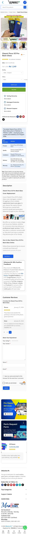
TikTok (5, 283)
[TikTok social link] (3, 119)
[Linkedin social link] (17, 485)
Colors (3, 76)
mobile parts (7, 289)
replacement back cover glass (12, 203)
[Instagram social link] (20, 116)
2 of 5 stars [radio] (13, 340)
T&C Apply (17, 166)
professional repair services (11, 228)
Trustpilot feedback (14, 275)
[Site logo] (14, 2)
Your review (6, 343)
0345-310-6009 (5, 521)
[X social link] (5, 485)
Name (5, 362)
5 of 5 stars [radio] (17, 340)
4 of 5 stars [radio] (16, 340)
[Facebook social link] (17, 116)
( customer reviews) (15, 59)
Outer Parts (12, 12)
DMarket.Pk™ (9, 526)
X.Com (10, 283)
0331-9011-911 (15, 521)
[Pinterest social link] (14, 485)
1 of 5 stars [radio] (12, 340)
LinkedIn (20, 283)
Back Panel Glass (22, 12)
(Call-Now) (14, 517)
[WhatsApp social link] (20, 485)
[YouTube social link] (23, 116)
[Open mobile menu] (2, 2)
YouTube (14, 281)
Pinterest (14, 283)
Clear (26, 79)
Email (5, 369)
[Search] (25, 7)
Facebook (8, 285)
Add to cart (14, 84)
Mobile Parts (4, 12)
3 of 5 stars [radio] (15, 340)
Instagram (20, 281)
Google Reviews (11, 277)
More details (7, 111)
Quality (4, 70)
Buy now (14, 89)
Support (4, 494)
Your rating (6, 340)
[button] (2, 27)
